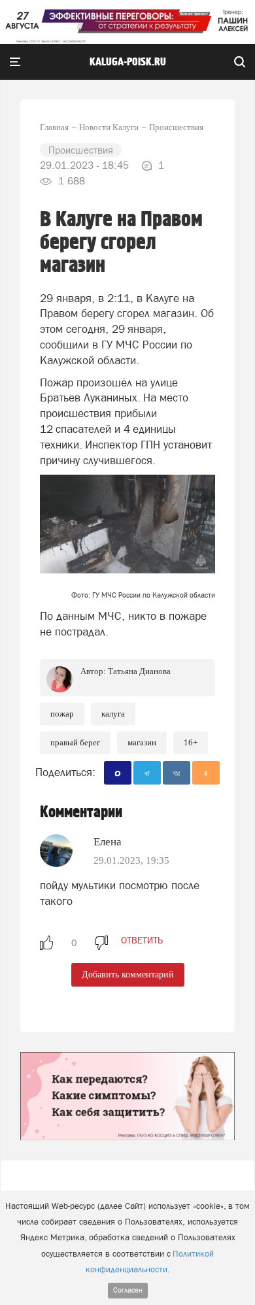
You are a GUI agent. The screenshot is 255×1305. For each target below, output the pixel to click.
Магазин (142, 742)
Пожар (62, 714)
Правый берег (75, 742)
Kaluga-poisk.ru (128, 62)
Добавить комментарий (128, 974)
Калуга (113, 714)
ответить (142, 940)
